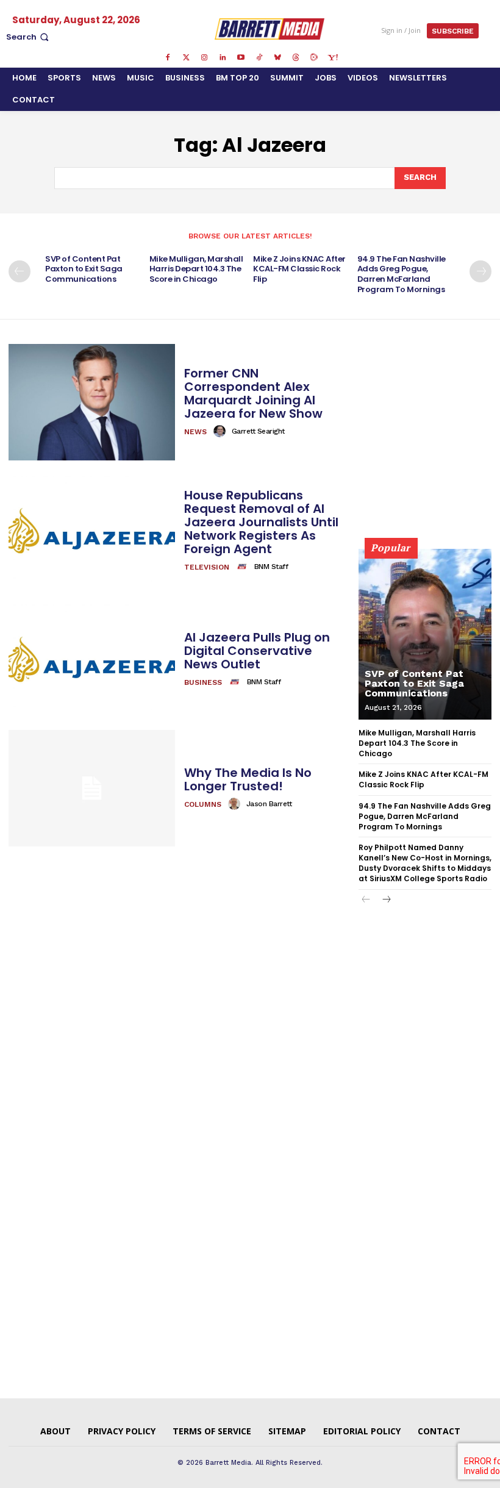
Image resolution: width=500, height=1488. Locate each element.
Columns (202, 804)
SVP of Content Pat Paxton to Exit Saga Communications (84, 269)
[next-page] (480, 271)
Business (203, 682)
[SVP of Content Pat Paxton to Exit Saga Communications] (425, 634)
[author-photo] (221, 431)
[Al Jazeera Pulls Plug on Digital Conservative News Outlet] (92, 659)
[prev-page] (19, 271)
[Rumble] (314, 58)
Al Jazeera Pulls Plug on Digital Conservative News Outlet (257, 651)
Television (206, 567)
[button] (28, 37)
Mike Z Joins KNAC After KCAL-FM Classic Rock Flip (299, 269)
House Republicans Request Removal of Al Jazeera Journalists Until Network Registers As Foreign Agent (261, 522)
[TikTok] (259, 58)
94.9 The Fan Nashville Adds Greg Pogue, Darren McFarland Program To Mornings (401, 274)
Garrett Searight (258, 431)
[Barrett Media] (269, 28)
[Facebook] (167, 58)
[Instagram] (204, 58)
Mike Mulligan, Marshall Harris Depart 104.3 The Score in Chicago (196, 269)
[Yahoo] (332, 58)
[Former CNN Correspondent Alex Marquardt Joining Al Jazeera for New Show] (92, 402)
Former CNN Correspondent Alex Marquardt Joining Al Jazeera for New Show (253, 393)
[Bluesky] (277, 58)
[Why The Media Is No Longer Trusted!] (92, 788)
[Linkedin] (222, 58)
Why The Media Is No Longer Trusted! (248, 779)
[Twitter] (186, 58)
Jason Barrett (269, 803)
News (195, 431)
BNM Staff (271, 566)
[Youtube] (241, 58)
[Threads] (295, 58)
